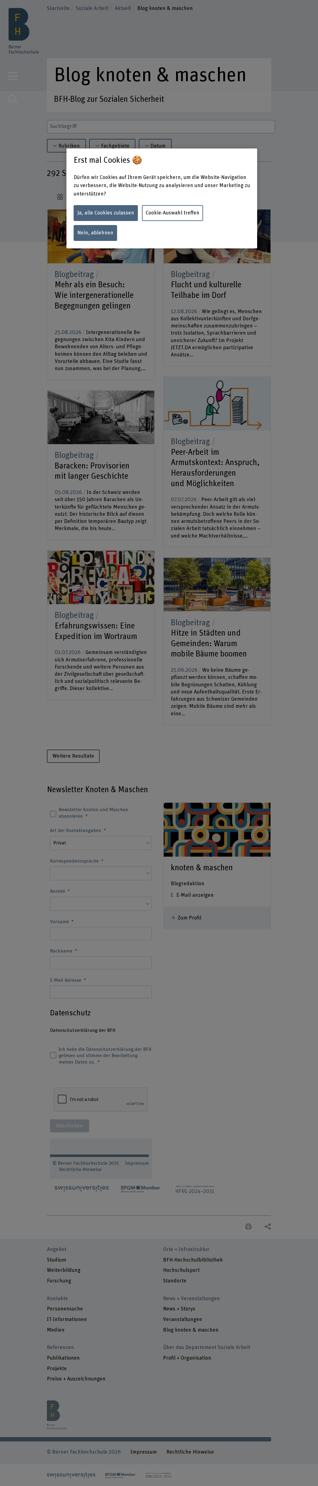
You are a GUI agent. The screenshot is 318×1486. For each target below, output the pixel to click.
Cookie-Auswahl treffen (172, 213)
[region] (161, 198)
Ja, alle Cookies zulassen (105, 213)
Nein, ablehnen (95, 233)
